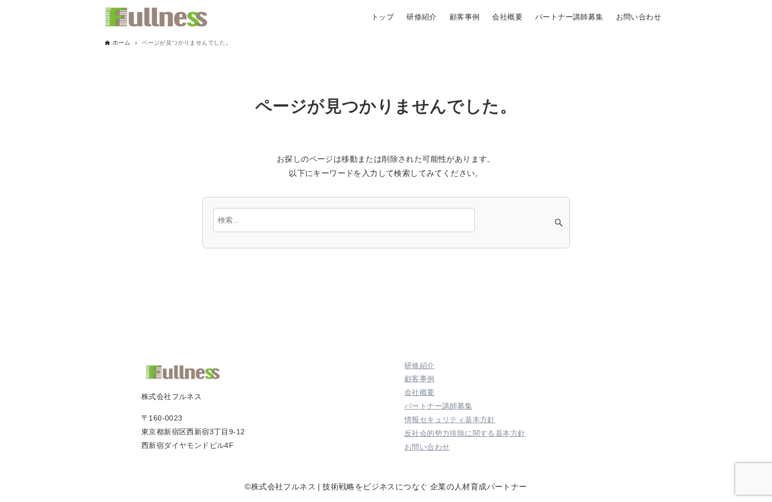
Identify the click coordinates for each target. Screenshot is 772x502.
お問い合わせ (427, 447)
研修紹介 (419, 365)
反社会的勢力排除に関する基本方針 (464, 433)
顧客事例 (419, 378)
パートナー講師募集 (438, 406)
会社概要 (419, 392)
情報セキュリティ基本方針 (449, 419)
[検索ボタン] (558, 222)
